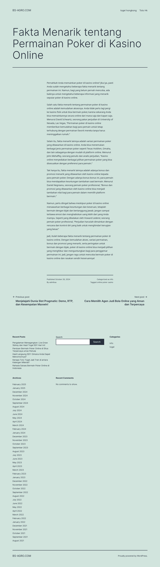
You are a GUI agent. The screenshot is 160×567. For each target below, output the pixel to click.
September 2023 (20, 447)
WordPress (142, 556)
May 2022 (17, 507)
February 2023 (19, 474)
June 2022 (17, 503)
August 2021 (18, 540)
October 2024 (19, 399)
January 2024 (19, 433)
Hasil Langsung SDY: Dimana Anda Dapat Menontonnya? (31, 355)
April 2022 (17, 511)
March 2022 (18, 514)
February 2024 (19, 429)
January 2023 (19, 477)
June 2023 (17, 459)
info (111, 279)
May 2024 (17, 418)
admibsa (52, 282)
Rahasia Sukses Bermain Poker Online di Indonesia (31, 366)
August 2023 (18, 451)
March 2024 (18, 425)
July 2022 (17, 500)
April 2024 (17, 421)
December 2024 (20, 392)
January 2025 (19, 388)
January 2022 (19, 522)
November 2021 (20, 529)
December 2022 (20, 481)
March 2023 (18, 470)
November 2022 (20, 485)
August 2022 (18, 496)
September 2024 (20, 403)
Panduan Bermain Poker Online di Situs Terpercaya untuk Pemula (30, 349)
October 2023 (19, 444)
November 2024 (20, 395)
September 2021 (20, 537)
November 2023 (20, 440)
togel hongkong (128, 10)
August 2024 (18, 407)
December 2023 (20, 436)
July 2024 (17, 410)
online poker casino (105, 282)
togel (112, 347)
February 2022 (19, 518)
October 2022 (19, 488)
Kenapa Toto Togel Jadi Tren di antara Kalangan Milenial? (30, 361)
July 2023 (17, 455)
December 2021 (20, 526)
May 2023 (17, 462)
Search (59, 337)
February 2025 (19, 384)
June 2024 (17, 414)
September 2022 (20, 492)
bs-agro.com (22, 10)
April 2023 (17, 466)
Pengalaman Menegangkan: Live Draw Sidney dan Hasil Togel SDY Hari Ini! (30, 344)
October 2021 (19, 533)
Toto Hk (143, 10)
